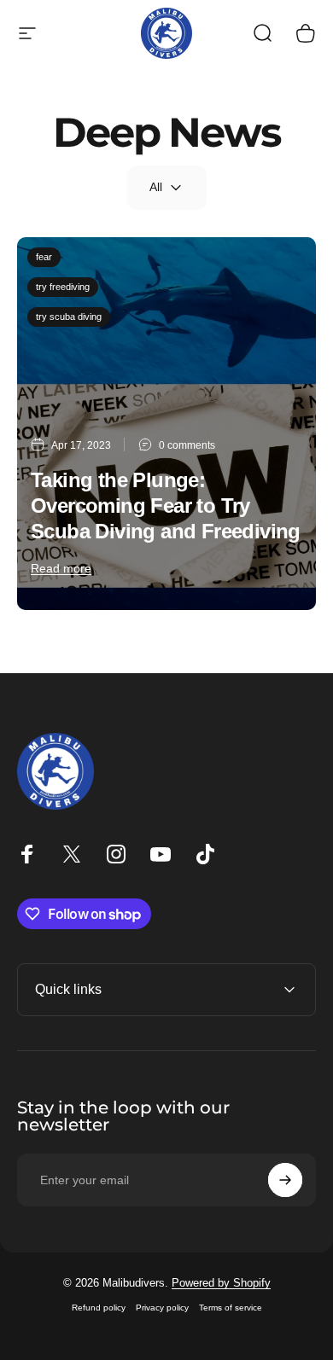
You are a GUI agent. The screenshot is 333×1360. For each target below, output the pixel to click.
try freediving (63, 287)
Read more (61, 568)
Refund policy (99, 1307)
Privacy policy (162, 1307)
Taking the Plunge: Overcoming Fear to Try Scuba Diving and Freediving (166, 505)
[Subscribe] (285, 1180)
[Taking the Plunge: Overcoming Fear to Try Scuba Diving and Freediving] (166, 424)
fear (44, 257)
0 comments (187, 445)
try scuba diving (69, 316)
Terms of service (230, 1307)
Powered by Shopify (221, 1282)
